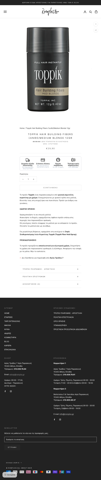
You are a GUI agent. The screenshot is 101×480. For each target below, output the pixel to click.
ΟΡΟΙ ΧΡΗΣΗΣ (59, 321)
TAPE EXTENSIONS (12, 321)
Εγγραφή (12, 447)
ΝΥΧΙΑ (6, 329)
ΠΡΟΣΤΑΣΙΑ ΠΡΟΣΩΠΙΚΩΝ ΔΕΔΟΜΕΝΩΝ (70, 329)
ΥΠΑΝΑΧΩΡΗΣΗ (60, 325)
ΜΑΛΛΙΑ (7, 325)
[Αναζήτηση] (90, 11)
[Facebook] (5, 391)
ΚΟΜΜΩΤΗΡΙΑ (10, 337)
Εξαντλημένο (50, 188)
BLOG (6, 341)
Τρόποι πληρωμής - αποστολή (39, 269)
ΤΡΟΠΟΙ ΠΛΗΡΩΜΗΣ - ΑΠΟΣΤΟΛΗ (68, 313)
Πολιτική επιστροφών (34, 276)
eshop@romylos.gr (17, 374)
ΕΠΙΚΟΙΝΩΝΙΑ (10, 349)
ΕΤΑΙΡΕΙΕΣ (8, 317)
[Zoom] (96, 24)
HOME (6, 313)
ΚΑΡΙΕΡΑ (7, 345)
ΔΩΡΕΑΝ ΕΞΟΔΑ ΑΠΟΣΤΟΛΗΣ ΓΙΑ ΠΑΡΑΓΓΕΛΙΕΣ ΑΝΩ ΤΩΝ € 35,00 (50, 2)
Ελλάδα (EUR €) (13, 462)
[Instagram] (11, 391)
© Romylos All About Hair (19, 468)
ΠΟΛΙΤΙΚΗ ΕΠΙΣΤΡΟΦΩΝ (64, 317)
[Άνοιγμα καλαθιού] (96, 11)
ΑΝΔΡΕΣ (7, 333)
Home (22, 128)
